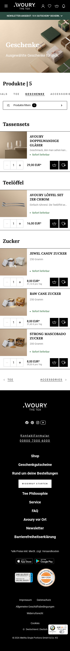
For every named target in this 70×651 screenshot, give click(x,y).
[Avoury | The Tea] (35, 406)
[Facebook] (27, 422)
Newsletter (35, 528)
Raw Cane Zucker (45, 294)
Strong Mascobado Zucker (48, 336)
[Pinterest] (32, 422)
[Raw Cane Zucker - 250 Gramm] (13, 302)
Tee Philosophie (35, 493)
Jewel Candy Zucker (48, 253)
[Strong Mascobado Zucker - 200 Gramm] (13, 342)
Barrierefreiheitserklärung (35, 537)
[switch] (62, 631)
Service (35, 502)
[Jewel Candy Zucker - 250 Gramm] (13, 262)
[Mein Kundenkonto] (43, 6)
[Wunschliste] (50, 6)
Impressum (25, 599)
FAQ (35, 511)
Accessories (51, 379)
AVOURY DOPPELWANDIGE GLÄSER (44, 140)
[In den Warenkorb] (54, 165)
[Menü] (66, 626)
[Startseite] (24, 6)
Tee (16, 94)
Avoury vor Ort (35, 519)
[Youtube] (43, 422)
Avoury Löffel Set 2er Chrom (46, 197)
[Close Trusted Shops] (65, 637)
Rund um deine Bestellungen (35, 473)
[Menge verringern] (7, 165)
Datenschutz (44, 599)
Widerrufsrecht (35, 613)
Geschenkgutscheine (35, 464)
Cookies (35, 623)
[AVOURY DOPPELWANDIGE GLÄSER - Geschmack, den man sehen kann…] (13, 145)
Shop (35, 456)
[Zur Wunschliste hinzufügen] (63, 165)
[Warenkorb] (57, 6)
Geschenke (35, 94)
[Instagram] (37, 422)
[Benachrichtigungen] (64, 6)
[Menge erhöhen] (20, 165)
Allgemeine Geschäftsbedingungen (35, 606)
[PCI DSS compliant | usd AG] (46, 578)
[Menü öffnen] (6, 6)
